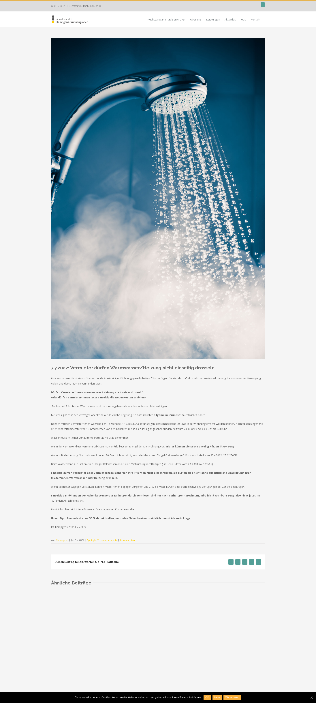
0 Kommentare (128, 540)
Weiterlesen (232, 697)
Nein (217, 697)
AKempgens (62, 540)
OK (207, 697)
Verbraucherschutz (107, 540)
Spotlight (91, 540)
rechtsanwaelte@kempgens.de (85, 6)
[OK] (311, 697)
